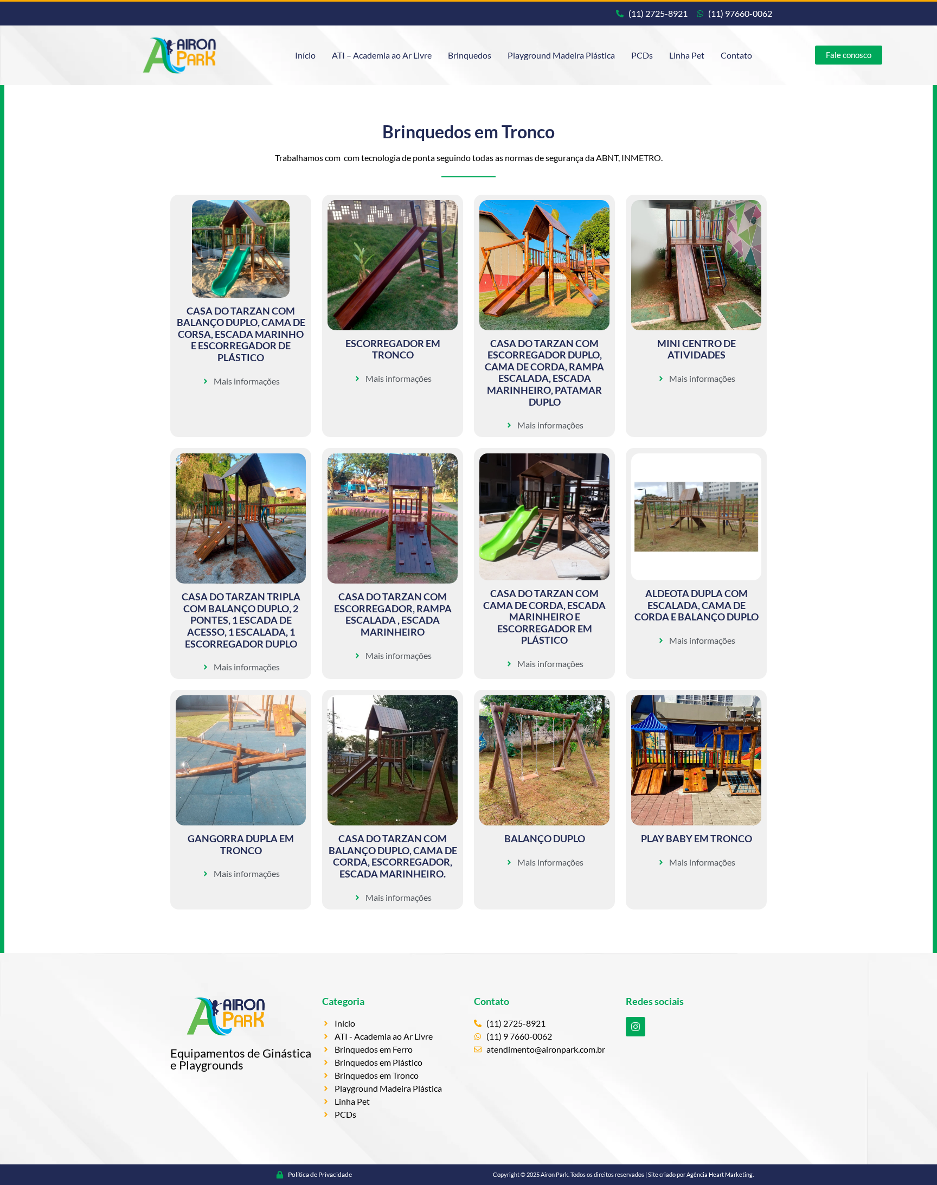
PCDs (642, 55)
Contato (736, 55)
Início (305, 55)
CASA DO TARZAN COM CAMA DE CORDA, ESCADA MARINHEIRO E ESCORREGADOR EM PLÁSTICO (544, 616)
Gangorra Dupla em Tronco (241, 844)
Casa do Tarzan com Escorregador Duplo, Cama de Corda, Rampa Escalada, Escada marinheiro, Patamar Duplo (544, 372)
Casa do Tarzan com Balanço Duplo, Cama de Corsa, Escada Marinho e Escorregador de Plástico (241, 334)
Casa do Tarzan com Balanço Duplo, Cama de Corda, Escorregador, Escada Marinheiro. (393, 856)
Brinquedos (469, 55)
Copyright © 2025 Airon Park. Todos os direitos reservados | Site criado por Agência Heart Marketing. (623, 1174)
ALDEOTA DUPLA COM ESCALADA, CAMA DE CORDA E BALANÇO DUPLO (696, 605)
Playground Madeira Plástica (561, 55)
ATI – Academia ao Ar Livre (382, 55)
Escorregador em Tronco (392, 349)
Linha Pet (686, 55)
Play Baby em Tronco (696, 838)
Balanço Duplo (544, 838)
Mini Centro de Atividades (696, 349)
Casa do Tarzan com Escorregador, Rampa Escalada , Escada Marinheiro (393, 614)
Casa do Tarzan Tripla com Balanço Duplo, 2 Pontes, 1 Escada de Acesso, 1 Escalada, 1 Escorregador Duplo (241, 620)
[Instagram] (635, 1026)
